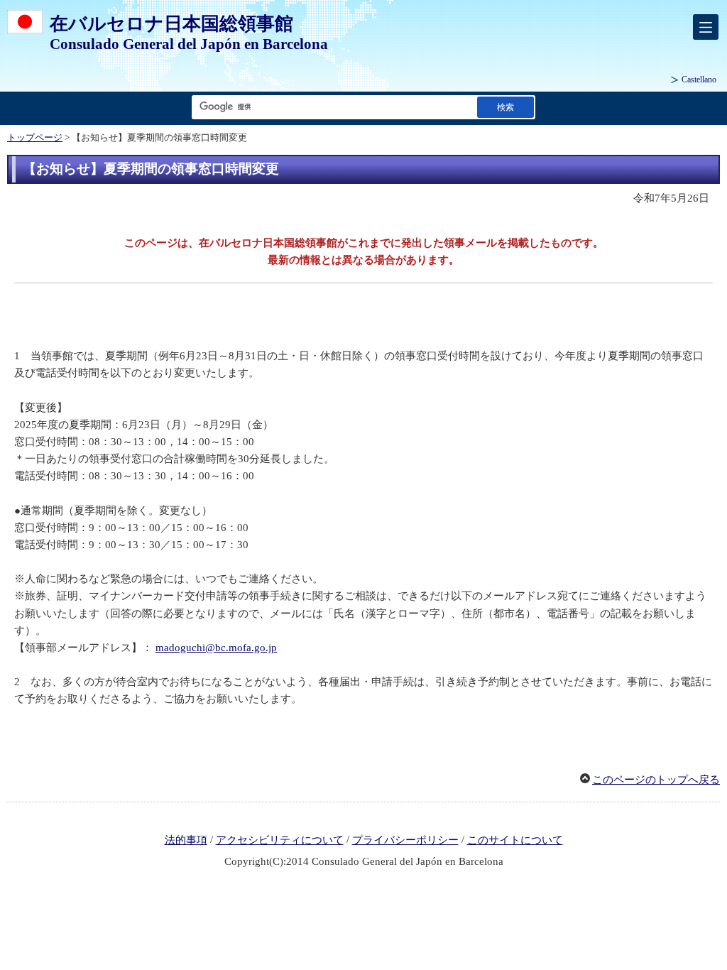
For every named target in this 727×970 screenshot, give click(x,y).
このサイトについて (515, 840)
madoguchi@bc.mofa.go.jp (216, 647)
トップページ (34, 138)
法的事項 (186, 840)
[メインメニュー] (705, 27)
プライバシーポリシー (405, 840)
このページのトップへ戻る (656, 779)
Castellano (699, 80)
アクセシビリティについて (280, 840)
